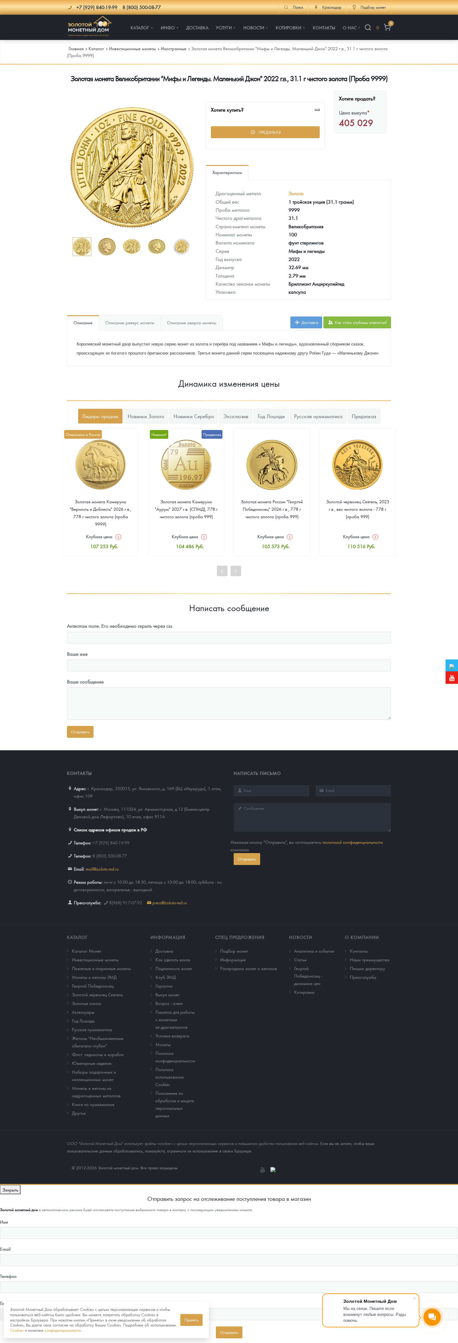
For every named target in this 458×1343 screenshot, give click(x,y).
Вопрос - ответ (169, 1003)
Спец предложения (240, 937)
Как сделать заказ (172, 959)
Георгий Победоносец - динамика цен (308, 975)
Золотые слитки (86, 1003)
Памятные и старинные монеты (101, 968)
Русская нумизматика (92, 1029)
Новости (300, 937)
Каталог (77, 937)
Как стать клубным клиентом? (360, 322)
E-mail (5, 1249)
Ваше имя (77, 653)
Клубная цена (99, 536)
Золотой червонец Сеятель (97, 994)
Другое (79, 1113)
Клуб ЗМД (165, 977)
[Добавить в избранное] (317, 110)
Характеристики (227, 172)
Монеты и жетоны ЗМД (94, 977)
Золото (296, 193)
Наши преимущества (369, 959)
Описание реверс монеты (129, 322)
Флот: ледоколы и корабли (98, 1054)
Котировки (304, 992)
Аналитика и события (314, 951)
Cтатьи (300, 959)
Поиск (298, 7)
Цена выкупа (354, 112)
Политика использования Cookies (169, 1076)
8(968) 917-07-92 (125, 902)
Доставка (309, 322)
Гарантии (164, 985)
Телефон (8, 1276)
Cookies (17, 1330)
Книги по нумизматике (93, 1104)
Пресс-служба (363, 977)
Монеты (163, 1044)
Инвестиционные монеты (95, 959)
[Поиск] (368, 27)
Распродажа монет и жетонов (248, 968)
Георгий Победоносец (93, 985)
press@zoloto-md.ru (169, 902)
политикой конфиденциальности (352, 842)
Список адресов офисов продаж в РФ (110, 829)
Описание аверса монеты (191, 322)
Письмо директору (367, 968)
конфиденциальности (63, 1330)
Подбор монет (234, 951)
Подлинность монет (173, 968)
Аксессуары (83, 1012)
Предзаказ (269, 132)
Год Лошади (83, 1020)
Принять (191, 1319)
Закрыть (10, 1189)
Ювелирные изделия (91, 1063)
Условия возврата (172, 1035)
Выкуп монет (167, 994)
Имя (4, 1222)
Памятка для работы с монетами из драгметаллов (175, 1019)
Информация (167, 937)
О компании (362, 937)
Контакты (359, 951)
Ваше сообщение (85, 681)
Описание (83, 322)
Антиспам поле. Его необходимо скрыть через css (119, 625)
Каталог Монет (86, 951)
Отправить (247, 859)
